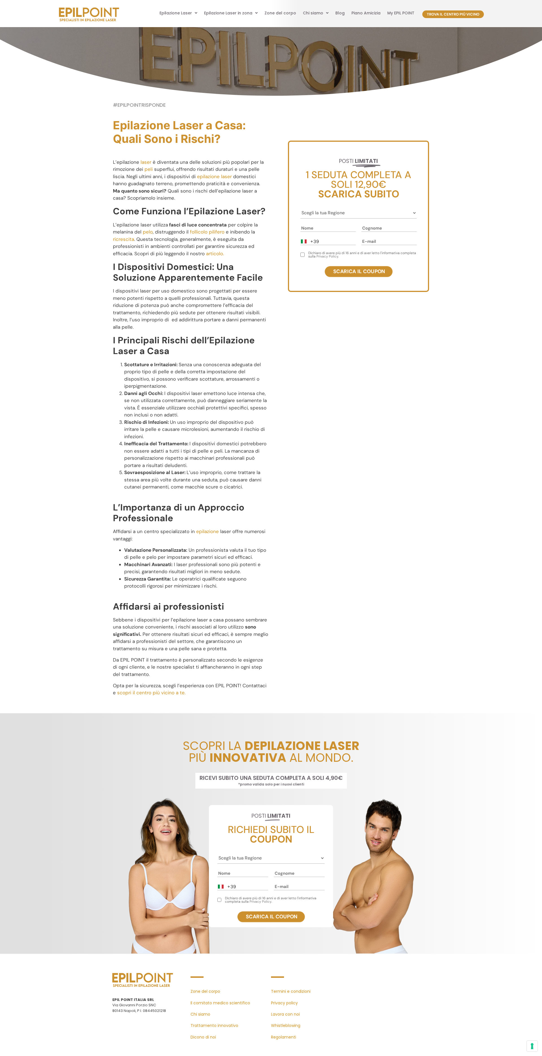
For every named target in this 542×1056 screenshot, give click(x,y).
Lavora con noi (285, 1014)
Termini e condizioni (291, 991)
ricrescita (123, 239)
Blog (340, 13)
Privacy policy (284, 1003)
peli (149, 169)
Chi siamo (313, 13)
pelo (148, 232)
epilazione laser (214, 176)
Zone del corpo (280, 13)
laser (146, 162)
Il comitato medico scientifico (220, 1003)
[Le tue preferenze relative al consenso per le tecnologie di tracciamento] (532, 1046)
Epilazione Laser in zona (228, 13)
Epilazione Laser (175, 13)
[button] (178, 13)
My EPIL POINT (400, 13)
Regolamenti (283, 1037)
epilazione (207, 531)
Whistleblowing (285, 1025)
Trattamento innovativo (214, 1025)
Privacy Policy (327, 256)
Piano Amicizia (366, 13)
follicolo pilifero (207, 232)
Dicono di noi (203, 1037)
